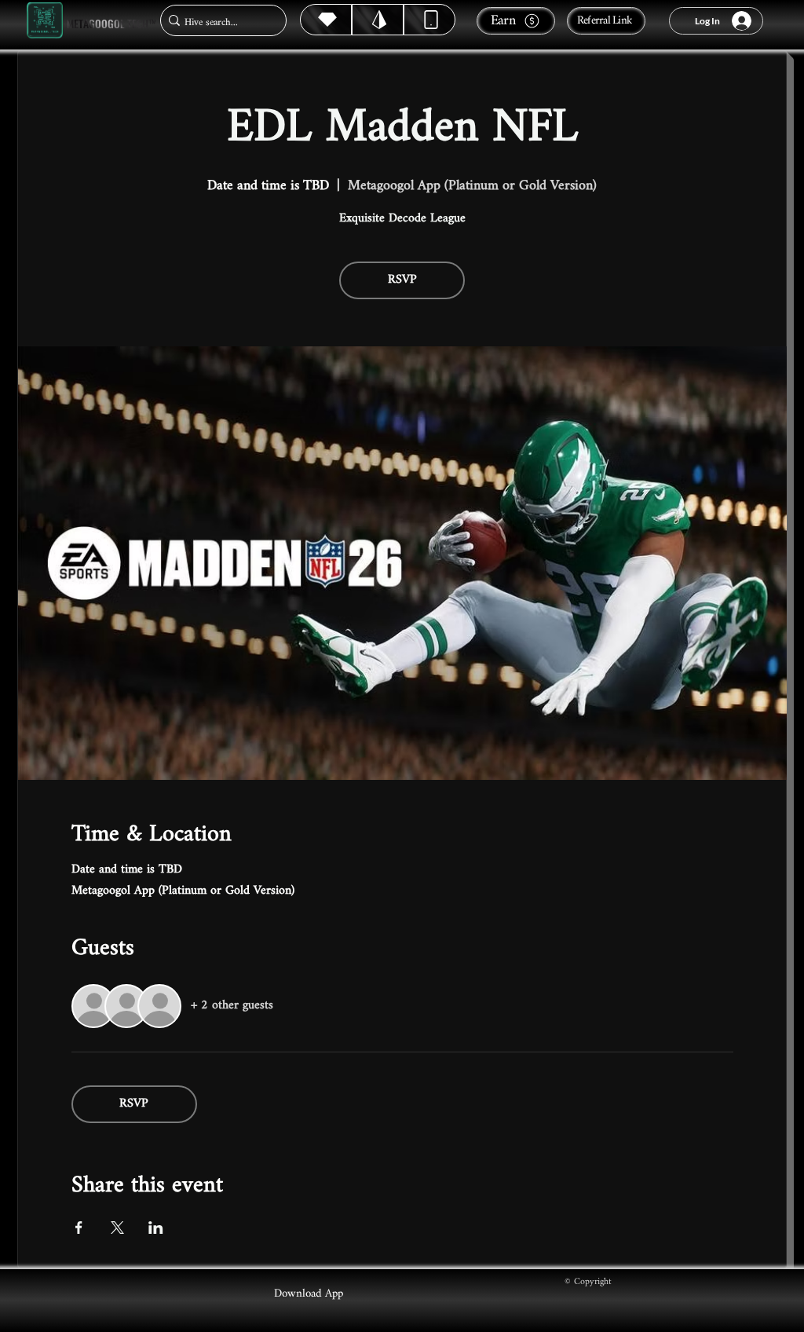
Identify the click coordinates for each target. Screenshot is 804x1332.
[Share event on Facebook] (78, 1227)
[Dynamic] (429, 19)
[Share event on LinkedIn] (155, 1227)
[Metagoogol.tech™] (45, 20)
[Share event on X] (117, 1227)
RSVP (402, 280)
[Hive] (326, 19)
